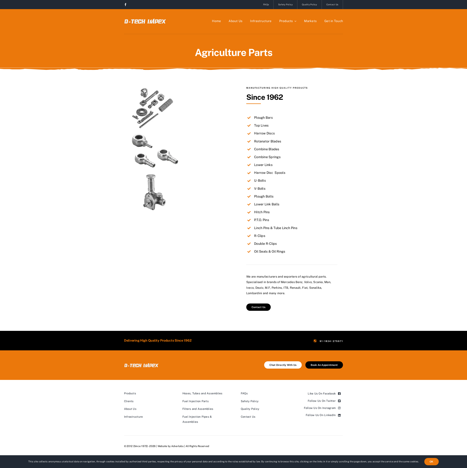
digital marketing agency (225, 446)
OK (431, 461)
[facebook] (125, 4)
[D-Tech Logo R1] (145, 18)
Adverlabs (177, 446)
